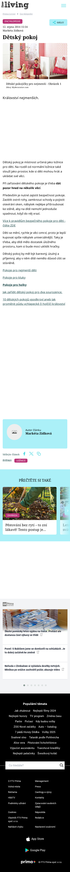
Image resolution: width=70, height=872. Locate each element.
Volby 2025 (48, 732)
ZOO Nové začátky (25, 726)
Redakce (39, 817)
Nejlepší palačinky (24, 753)
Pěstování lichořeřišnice (42, 742)
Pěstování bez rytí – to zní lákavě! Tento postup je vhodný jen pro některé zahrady (26, 527)
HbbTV (11, 797)
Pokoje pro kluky (14, 277)
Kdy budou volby (45, 721)
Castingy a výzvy (43, 792)
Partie (18, 721)
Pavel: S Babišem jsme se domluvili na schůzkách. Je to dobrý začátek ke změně (35, 650)
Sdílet (56, 23)
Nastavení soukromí (45, 826)
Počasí (29, 721)
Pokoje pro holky (15, 285)
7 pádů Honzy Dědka (27, 732)
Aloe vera (19, 742)
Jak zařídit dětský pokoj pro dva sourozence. (32, 292)
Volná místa (14, 786)
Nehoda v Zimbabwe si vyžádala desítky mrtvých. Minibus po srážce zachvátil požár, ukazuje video (32, 668)
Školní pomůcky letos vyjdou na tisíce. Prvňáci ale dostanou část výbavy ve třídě (33, 633)
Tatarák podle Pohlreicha (44, 737)
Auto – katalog (47, 726)
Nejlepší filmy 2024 (44, 710)
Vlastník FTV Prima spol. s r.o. (17, 819)
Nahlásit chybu (15, 826)
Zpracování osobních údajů (45, 805)
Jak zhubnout (22, 710)
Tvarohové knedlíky (48, 748)
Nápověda (40, 812)
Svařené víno (18, 737)
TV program (37, 716)
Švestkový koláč (47, 753)
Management (41, 781)
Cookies (12, 812)
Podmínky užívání (17, 803)
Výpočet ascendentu (22, 748)
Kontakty (39, 797)
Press (38, 786)
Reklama (12, 792)
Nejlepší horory (18, 716)
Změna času (54, 716)
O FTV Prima (14, 781)
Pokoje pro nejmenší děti (20, 270)
